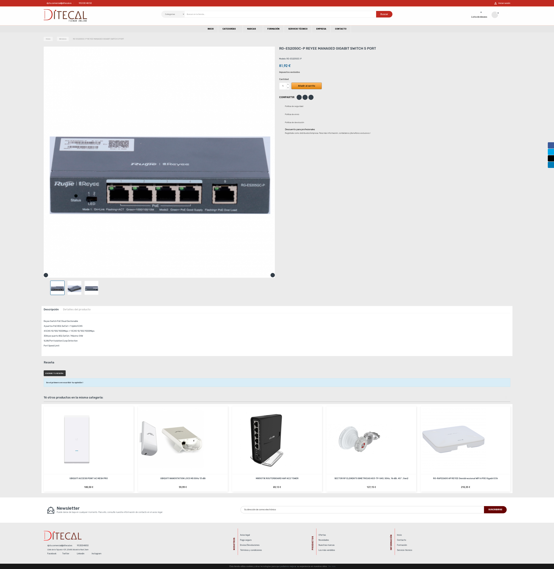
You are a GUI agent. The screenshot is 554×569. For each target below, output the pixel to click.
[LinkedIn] (551, 165)
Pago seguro (246, 540)
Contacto (401, 540)
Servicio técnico (404, 550)
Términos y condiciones (251, 550)
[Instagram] (551, 158)
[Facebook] (551, 145)
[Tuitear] (305, 97)
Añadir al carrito (306, 86)
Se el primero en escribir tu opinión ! (64, 382)
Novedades (324, 540)
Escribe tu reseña (54, 373)
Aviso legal (245, 535)
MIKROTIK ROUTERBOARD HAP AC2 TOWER (277, 478)
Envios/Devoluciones (250, 545)
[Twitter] (551, 152)
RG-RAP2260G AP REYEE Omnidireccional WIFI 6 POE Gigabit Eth (465, 478)
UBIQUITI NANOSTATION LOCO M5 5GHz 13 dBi (183, 478)
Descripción (51, 309)
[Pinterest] (311, 97)
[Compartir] (299, 97)
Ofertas (322, 535)
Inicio (399, 535)
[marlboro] (140, 535)
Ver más (332, 566)
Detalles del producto (77, 309)
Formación (402, 545)
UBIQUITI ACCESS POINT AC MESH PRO (89, 478)
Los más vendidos (327, 550)
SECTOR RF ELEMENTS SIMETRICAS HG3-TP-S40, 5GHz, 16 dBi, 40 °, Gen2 (371, 478)
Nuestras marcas (327, 545)
